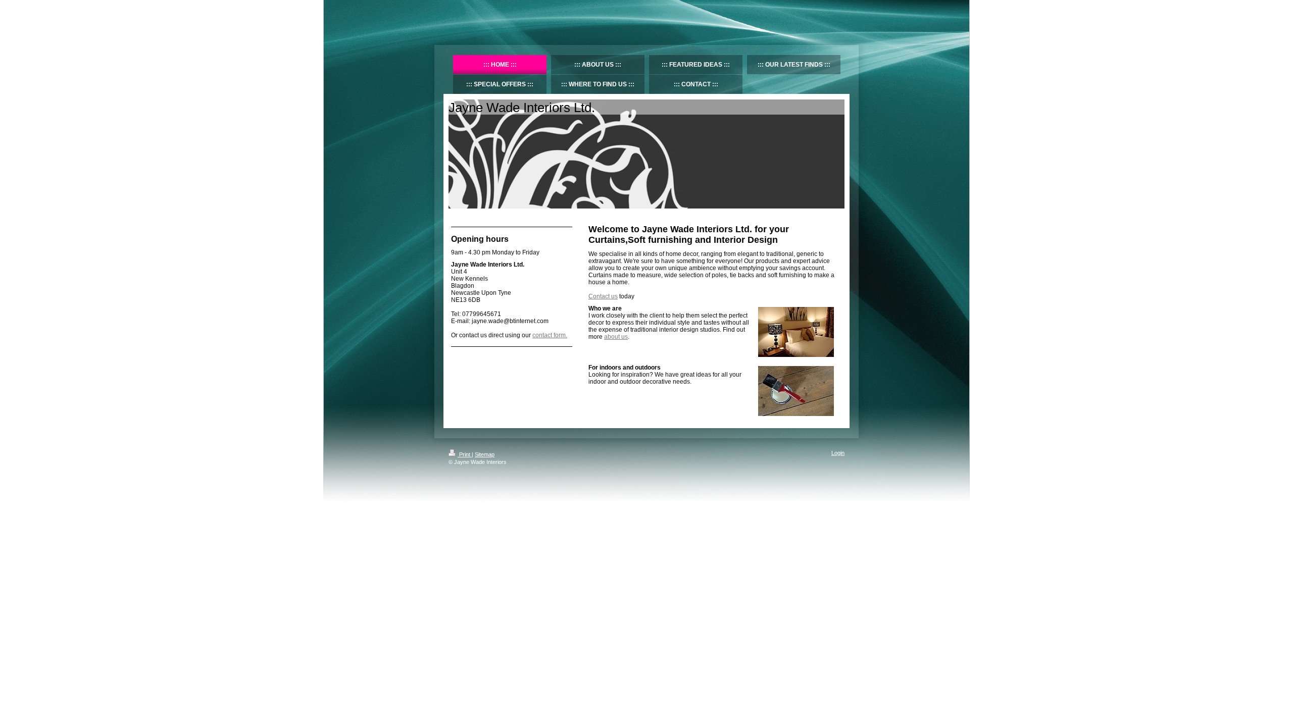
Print (465, 454)
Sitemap (484, 454)
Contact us (603, 296)
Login (837, 453)
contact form (549, 335)
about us (616, 336)
